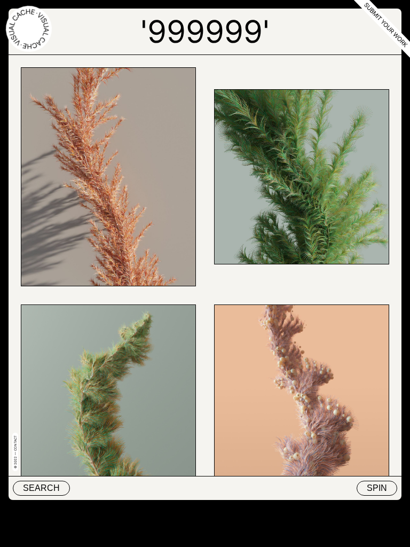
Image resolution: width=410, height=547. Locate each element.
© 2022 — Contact (15, 451)
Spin (377, 488)
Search (41, 488)
